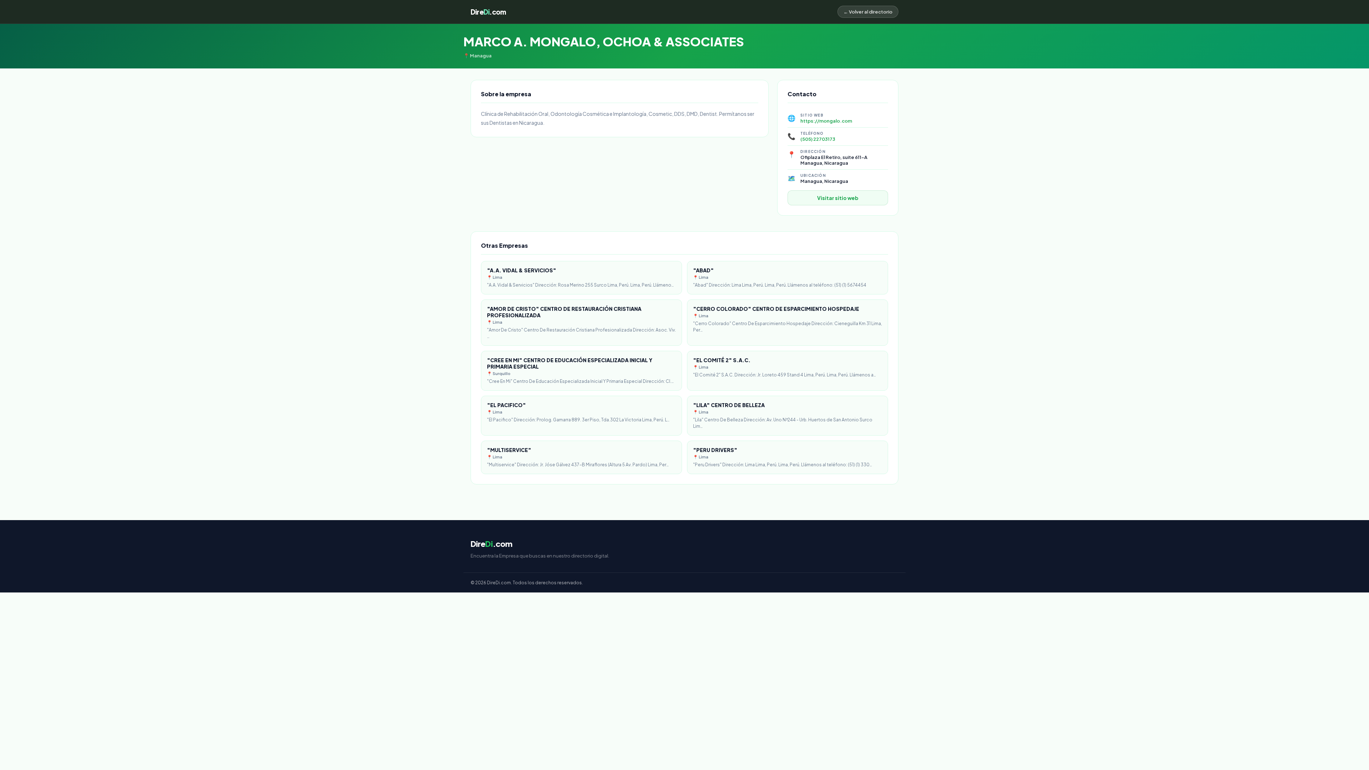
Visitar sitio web (837, 198)
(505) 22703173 (817, 139)
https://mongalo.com (826, 121)
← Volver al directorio (868, 12)
